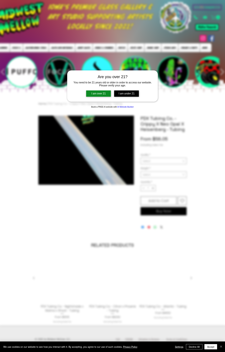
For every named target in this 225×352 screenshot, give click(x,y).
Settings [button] (179, 346)
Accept (210, 346)
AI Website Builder (125, 107)
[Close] (221, 346)
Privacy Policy (130, 346)
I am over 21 (98, 93)
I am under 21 (127, 93)
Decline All (194, 346)
